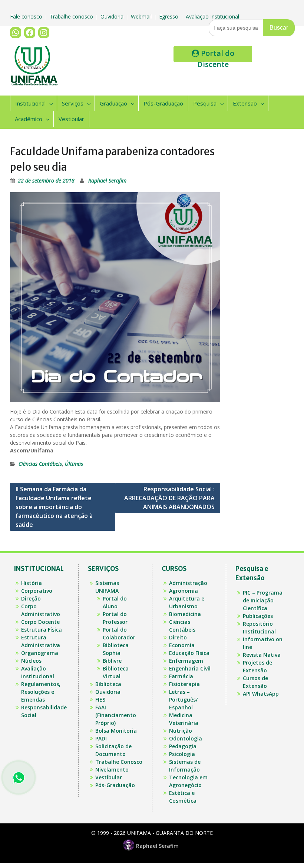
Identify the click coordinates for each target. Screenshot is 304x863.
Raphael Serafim (107, 180)
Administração (188, 582)
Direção (31, 598)
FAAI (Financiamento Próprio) (115, 715)
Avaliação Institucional (213, 16)
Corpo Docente (40, 621)
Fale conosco (27, 16)
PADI (101, 738)
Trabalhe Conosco (118, 761)
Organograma (39, 652)
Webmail (142, 16)
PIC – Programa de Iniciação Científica (262, 600)
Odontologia (185, 738)
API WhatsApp (261, 693)
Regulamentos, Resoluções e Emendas (40, 691)
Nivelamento (112, 769)
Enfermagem (186, 660)
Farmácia (181, 676)
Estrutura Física (41, 629)
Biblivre (112, 660)
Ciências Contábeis (40, 463)
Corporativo (36, 590)
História (31, 582)
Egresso (169, 16)
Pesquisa (205, 103)
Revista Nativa (262, 654)
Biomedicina (185, 614)
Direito (178, 637)
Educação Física (189, 652)
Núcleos (31, 660)
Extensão (245, 103)
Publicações (258, 615)
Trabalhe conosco (72, 16)
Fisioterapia (184, 684)
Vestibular (71, 119)
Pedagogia (182, 746)
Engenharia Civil (190, 668)
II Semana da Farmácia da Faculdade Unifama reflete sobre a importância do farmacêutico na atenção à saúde (54, 507)
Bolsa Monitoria (116, 730)
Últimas (74, 463)
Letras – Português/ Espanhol (183, 699)
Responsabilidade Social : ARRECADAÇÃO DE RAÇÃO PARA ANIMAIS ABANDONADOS (169, 498)
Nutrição (180, 730)
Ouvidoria (112, 16)
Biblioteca (108, 684)
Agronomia (183, 590)
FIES (100, 699)
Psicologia (182, 753)
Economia (182, 645)
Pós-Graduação (163, 103)
